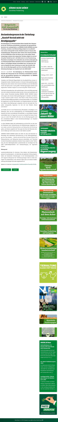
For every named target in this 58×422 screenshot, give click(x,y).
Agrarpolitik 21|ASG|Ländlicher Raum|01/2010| (24, 164)
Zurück (15, 169)
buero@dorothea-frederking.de (35, 420)
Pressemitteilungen (18, 20)
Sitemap (23, 1)
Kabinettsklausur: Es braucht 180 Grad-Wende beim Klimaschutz (47, 346)
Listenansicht (6, 169)
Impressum (32, 1)
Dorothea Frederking (6, 20)
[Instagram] (45, 1)
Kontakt (18, 1)
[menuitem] (14, 1)
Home (14, 1)
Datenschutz (38, 1)
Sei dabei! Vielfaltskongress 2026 (48, 362)
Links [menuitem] (54, 1)
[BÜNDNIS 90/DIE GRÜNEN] (3, 9)
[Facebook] (42, 1)
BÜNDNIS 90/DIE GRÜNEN (18, 8)
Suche (27, 1)
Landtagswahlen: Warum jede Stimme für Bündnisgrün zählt (47, 378)
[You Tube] (48, 1)
